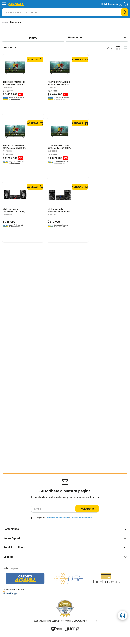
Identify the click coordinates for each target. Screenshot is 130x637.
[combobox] (65, 12)
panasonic (15, 22)
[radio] (118, 48)
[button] (111, 4)
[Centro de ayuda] (122, 615)
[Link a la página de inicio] (4, 22)
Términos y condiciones (57, 517)
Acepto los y (63, 518)
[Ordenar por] (97, 37)
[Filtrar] (33, 38)
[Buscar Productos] (124, 12)
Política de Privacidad (81, 517)
